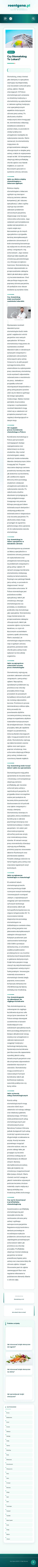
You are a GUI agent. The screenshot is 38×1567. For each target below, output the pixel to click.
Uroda (7, 1525)
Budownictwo (9, 1417)
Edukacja (8, 1431)
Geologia (8, 1436)
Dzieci (7, 1422)
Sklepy (7, 1492)
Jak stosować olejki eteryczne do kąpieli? (18, 1345)
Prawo (7, 1478)
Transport (8, 1511)
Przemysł (8, 1482)
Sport (7, 1497)
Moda (7, 1454)
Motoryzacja (9, 1459)
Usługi (7, 1529)
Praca (7, 1473)
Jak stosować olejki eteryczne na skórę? (18, 1370)
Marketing (8, 1450)
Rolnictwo (8, 1487)
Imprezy (8, 1445)
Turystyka (8, 1515)
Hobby (7, 1440)
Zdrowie (11, 52)
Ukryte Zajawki (9, 1520)
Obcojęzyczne (9, 1468)
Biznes (7, 1412)
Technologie (9, 1506)
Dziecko (8, 1426)
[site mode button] (11, 19)
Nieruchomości (9, 1464)
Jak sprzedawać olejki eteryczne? (15, 1395)
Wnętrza (8, 1534)
